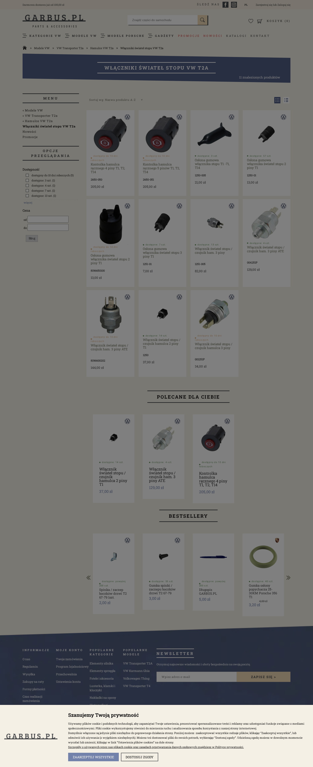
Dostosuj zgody (140, 757)
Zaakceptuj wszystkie (93, 757)
